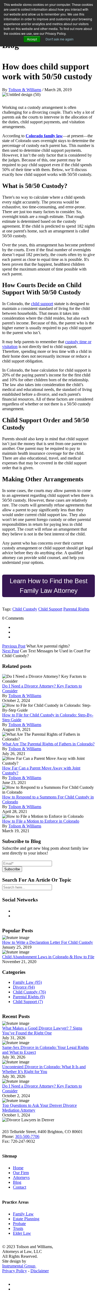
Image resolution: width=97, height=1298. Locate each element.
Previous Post (13, 646)
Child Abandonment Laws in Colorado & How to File (48, 957)
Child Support (50, 609)
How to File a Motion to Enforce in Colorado (40, 821)
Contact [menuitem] (19, 1187)
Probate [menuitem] (19, 1223)
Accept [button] (32, 39)
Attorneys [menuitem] (21, 1177)
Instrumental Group (19, 1266)
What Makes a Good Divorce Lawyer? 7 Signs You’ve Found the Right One (42, 1030)
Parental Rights (76, 609)
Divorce (24, 987)
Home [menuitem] (18, 1168)
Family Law (27, 982)
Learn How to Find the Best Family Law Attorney (49, 585)
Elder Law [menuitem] (22, 1233)
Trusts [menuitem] (18, 1228)
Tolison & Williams (24, 89)
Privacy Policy (14, 1271)
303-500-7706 (27, 1136)
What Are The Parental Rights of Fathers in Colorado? (48, 744)
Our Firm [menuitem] (21, 1172)
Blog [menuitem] (17, 1182)
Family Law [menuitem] (23, 1214)
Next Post (10, 651)
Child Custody (24, 609)
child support (42, 303)
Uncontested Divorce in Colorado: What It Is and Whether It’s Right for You (44, 1069)
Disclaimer (39, 1271)
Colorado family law (44, 136)
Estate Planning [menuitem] (26, 1218)
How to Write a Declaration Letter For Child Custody (47, 942)
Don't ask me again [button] (60, 39)
